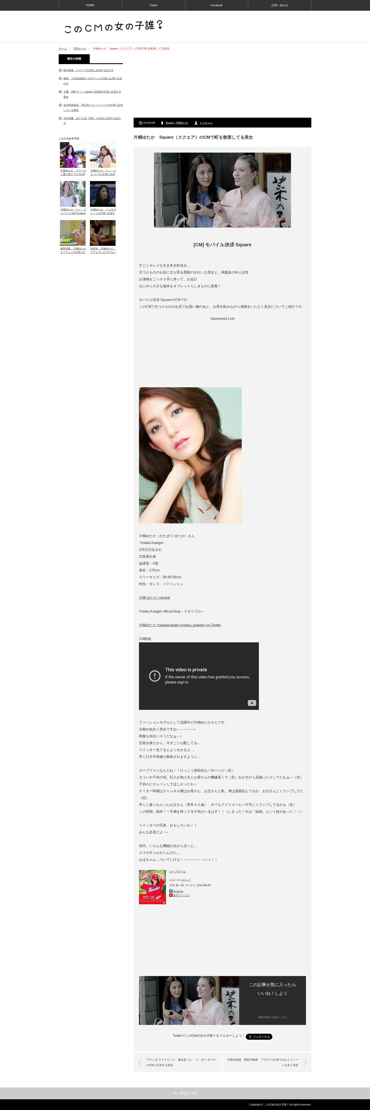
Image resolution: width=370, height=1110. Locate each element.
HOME (90, 5)
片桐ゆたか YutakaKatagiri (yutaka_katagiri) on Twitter (180, 625)
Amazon (178, 891)
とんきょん (206, 122)
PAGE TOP (188, 1093)
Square (170, 122)
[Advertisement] (222, 84)
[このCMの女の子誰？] (113, 27)
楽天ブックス (181, 895)
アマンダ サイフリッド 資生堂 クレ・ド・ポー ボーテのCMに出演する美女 (181, 1062)
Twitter (153, 5)
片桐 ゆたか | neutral (154, 597)
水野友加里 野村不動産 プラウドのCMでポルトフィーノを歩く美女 (262, 1062)
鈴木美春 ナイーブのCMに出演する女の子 (88, 70)
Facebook (216, 5)
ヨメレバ (186, 880)
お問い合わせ (279, 5)
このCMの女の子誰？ (276, 1104)
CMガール (79, 48)
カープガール (177, 871)
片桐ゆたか (181, 122)
